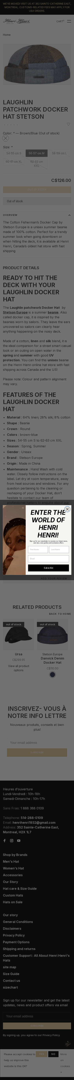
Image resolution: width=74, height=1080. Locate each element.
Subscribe (48, 568)
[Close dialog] (67, 509)
